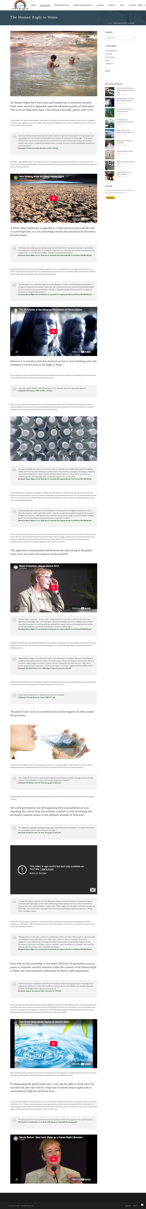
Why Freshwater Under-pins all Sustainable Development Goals (125, 90)
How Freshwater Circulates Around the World (125, 110)
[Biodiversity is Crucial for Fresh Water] (109, 144)
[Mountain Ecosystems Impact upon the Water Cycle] (109, 133)
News (122, 5)
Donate (140, 5)
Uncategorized (109, 63)
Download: (38, 148)
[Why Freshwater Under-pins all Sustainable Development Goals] (109, 91)
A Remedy (100, 5)
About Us (112, 5)
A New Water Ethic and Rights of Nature (124, 173)
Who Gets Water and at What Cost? (125, 163)
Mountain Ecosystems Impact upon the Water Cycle (125, 131)
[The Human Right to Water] (109, 154)
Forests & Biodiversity (83, 5)
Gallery (132, 5)
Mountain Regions (62, 5)
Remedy (107, 60)
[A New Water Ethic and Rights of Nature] (109, 175)
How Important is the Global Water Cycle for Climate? (125, 100)
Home (33, 5)
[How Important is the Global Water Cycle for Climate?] (109, 102)
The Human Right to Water (125, 151)
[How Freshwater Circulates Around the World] (109, 112)
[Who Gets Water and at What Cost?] (109, 165)
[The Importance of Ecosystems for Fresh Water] (109, 123)
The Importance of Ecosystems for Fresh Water (125, 121)
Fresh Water (45, 5)
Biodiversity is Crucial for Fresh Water (125, 142)
